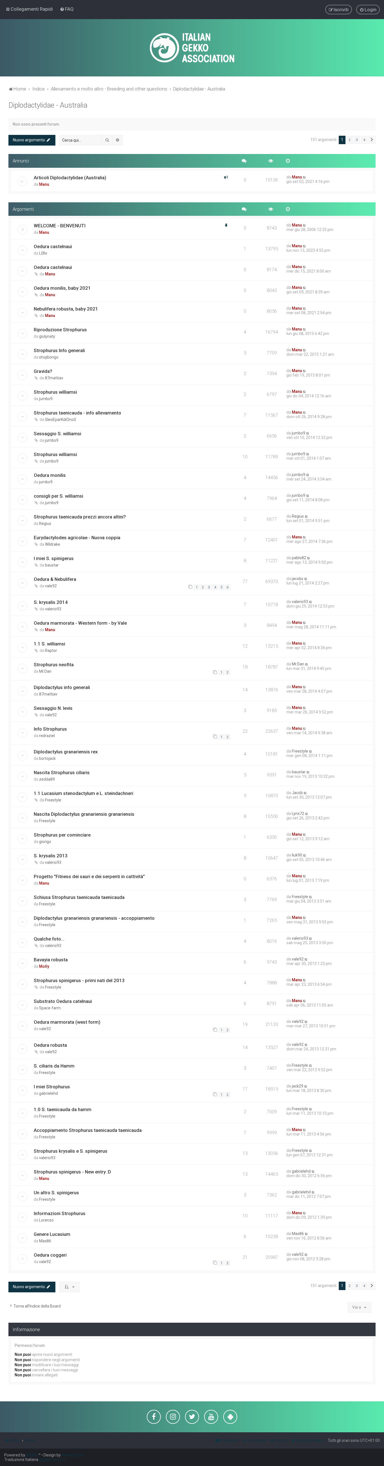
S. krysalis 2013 (51, 855)
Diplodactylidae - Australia (47, 105)
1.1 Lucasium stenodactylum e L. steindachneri (83, 793)
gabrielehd (48, 1093)
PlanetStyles (73, 1455)
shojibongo (48, 357)
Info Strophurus (50, 729)
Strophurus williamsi (55, 392)
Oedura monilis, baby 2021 (62, 288)
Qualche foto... (49, 939)
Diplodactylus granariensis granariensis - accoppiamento (94, 918)
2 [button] (350, 140)
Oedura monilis (50, 475)
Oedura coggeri (50, 1255)
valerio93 (53, 609)
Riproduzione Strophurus (60, 329)
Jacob (297, 792)
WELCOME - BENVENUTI (59, 225)
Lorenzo (46, 1220)
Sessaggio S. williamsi (57, 433)
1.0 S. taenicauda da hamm (62, 1109)
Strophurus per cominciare (62, 835)
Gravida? (43, 371)
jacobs (297, 578)
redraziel (47, 735)
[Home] (192, 47)
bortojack (47, 758)
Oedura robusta (50, 1045)
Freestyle (300, 751)
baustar (52, 565)
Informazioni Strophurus (59, 1213)
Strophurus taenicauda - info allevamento (77, 413)
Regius (45, 523)
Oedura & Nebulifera (55, 579)
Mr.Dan (45, 671)
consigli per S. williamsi (58, 496)
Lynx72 (298, 813)
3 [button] (357, 140)
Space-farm (50, 1008)
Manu (44, 184)
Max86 (45, 1241)
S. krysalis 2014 (51, 602)
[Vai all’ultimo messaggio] (304, 177)
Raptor (51, 650)
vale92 (51, 586)
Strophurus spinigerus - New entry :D (72, 1172)
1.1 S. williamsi (49, 644)
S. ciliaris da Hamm (54, 1066)
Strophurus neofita (54, 664)
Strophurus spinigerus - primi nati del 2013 (79, 980)
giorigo (45, 841)
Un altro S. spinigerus (56, 1192)
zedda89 (47, 779)
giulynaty (47, 336)
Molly (44, 966)
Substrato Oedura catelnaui (63, 1001)
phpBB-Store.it (52, 1459)
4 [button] (364, 140)
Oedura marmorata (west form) (67, 1022)
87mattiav (54, 378)
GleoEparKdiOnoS (60, 419)
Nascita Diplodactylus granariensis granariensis (84, 814)
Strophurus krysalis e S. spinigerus (70, 1151)
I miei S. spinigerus (54, 558)
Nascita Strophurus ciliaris (62, 772)
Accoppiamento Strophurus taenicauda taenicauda (88, 1130)
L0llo (43, 253)
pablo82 (299, 558)
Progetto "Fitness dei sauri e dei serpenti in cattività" (89, 876)
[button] (372, 140)
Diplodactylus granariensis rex (66, 751)
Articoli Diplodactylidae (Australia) (70, 177)
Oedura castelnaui (53, 246)
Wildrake (52, 544)
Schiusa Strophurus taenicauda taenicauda (79, 897)
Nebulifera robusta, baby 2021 (66, 309)
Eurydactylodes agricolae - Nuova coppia (77, 537)
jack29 (297, 1086)
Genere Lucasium (52, 1234)
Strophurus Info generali (59, 350)
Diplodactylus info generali (62, 687)
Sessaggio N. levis (53, 708)
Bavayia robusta (51, 959)
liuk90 (297, 855)
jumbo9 (46, 398)
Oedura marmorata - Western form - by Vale (80, 623)
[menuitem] (66, 9)
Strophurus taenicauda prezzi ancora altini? (80, 517)
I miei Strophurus (52, 1086)
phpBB (32, 1455)
